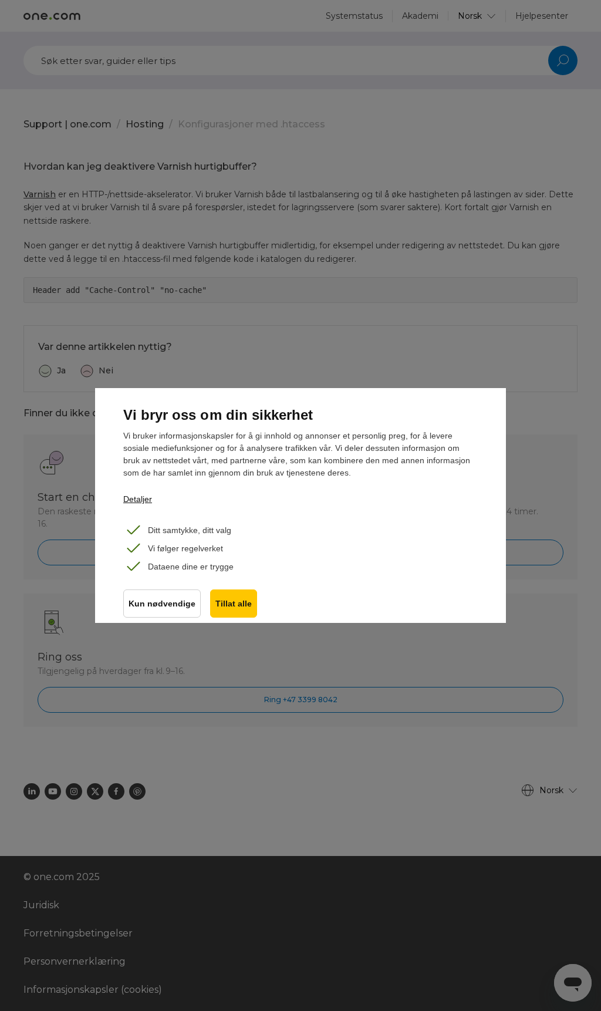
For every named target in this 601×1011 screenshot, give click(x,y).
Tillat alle (233, 603)
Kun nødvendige (162, 603)
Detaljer (137, 499)
